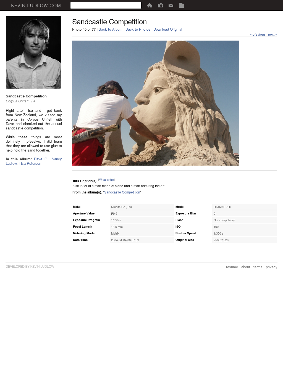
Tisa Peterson (30, 163)
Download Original (167, 29)
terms (258, 266)
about (245, 266)
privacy (271, 266)
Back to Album (110, 29)
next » (272, 34)
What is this (106, 180)
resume (232, 266)
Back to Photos (137, 29)
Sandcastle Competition (122, 192)
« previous (258, 34)
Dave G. (41, 158)
